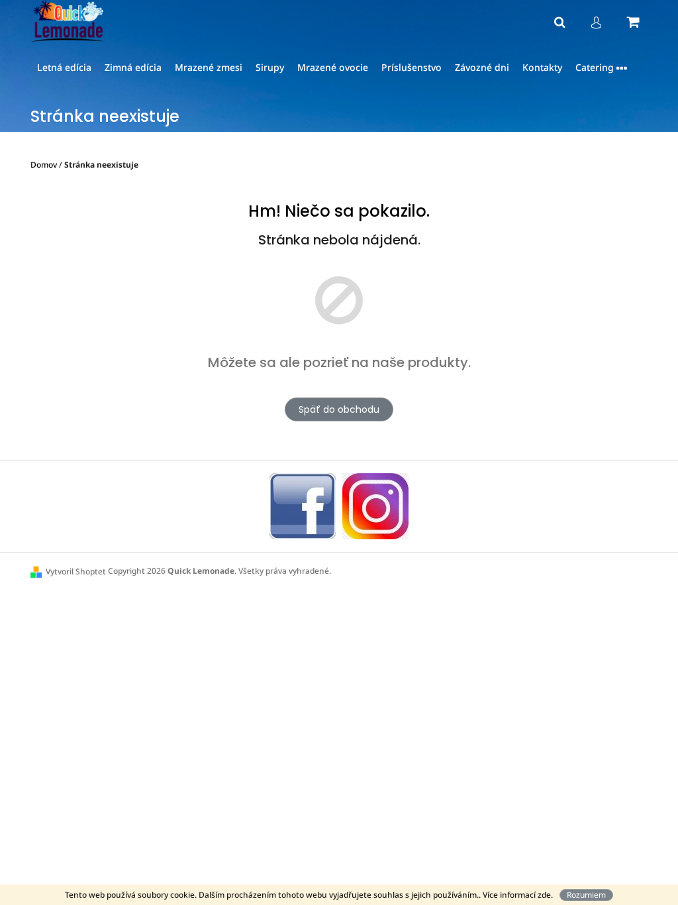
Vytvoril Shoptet (76, 571)
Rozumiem (586, 894)
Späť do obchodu (339, 409)
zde (544, 894)
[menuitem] (64, 68)
